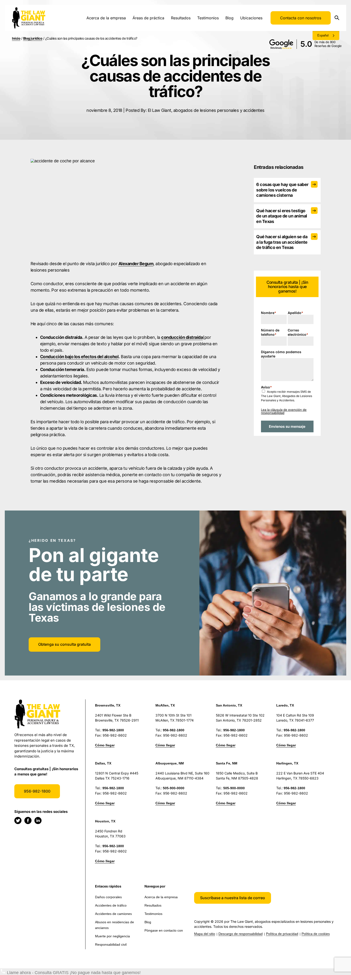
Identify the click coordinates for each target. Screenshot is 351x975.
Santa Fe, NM (226, 763)
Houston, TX (105, 821)
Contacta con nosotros (300, 17)
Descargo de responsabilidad (240, 934)
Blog (229, 17)
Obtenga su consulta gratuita (64, 644)
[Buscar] (338, 18)
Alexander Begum (136, 263)
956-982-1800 (37, 791)
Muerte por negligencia (112, 936)
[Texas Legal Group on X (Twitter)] (17, 820)
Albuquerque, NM (169, 763)
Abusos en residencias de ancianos (114, 925)
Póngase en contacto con (163, 930)
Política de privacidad (282, 934)
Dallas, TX (103, 763)
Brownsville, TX (107, 705)
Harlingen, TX (287, 763)
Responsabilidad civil (111, 944)
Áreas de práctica (148, 17)
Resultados (181, 17)
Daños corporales (108, 897)
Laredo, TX (285, 705)
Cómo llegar (105, 745)
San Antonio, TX (229, 705)
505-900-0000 (173, 788)
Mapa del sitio (204, 934)
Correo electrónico (298, 332)
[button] (232, 898)
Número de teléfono (270, 332)
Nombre (268, 313)
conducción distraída (182, 337)
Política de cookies (316, 934)
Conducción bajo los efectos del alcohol (79, 356)
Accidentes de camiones (113, 914)
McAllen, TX (165, 705)
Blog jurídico (33, 38)
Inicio (16, 38)
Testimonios (208, 17)
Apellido (295, 313)
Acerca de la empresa (106, 17)
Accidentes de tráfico (111, 905)
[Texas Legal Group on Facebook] (28, 820)
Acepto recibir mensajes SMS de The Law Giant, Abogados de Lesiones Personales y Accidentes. (286, 396)
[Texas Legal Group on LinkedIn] (38, 820)
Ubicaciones (251, 17)
